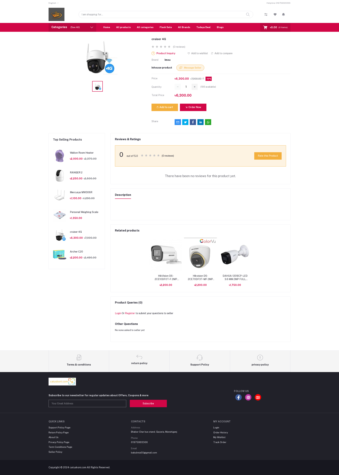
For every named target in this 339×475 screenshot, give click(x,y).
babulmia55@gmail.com (144, 452)
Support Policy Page (59, 427)
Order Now (194, 107)
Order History (220, 432)
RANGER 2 (76, 172)
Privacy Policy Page (59, 442)
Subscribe (148, 403)
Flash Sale (166, 27)
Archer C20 (76, 251)
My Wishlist (219, 437)
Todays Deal (203, 27)
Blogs (220, 27)
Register (130, 313)
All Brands (184, 27)
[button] (283, 14)
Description (123, 195)
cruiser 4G (76, 231)
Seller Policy (55, 452)
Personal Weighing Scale (84, 212)
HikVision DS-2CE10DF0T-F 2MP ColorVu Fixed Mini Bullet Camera (166, 277)
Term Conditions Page (60, 447)
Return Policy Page (59, 432)
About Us (53, 437)
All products (123, 27)
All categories (145, 27)
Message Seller (192, 67)
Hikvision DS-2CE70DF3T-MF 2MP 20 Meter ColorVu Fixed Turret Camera (200, 277)
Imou (168, 59)
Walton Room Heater (82, 152)
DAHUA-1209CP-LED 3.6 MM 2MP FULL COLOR (235, 277)
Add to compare (223, 53)
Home (106, 27)
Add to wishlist (199, 53)
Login (118, 313)
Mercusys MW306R (81, 192)
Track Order (219, 442)
